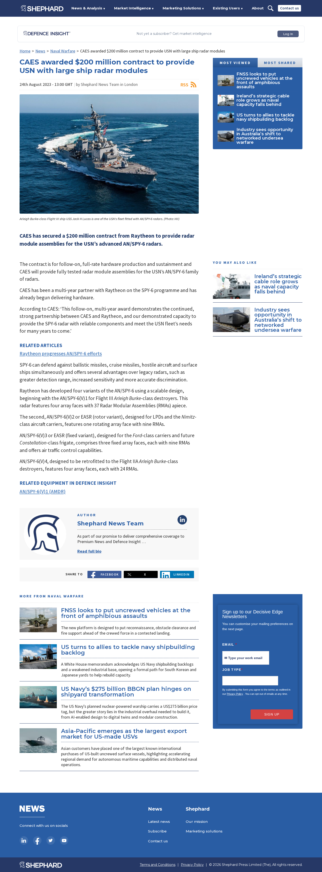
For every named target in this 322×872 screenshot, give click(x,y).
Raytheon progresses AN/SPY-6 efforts (61, 353)
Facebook (110, 574)
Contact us (289, 8)
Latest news (159, 821)
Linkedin (181, 574)
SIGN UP (271, 714)
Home (25, 51)
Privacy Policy (235, 693)
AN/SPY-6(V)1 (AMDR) (43, 491)
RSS (184, 85)
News (40, 51)
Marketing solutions (204, 831)
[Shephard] (42, 8)
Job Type (232, 670)
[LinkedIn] (24, 840)
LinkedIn (182, 519)
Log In (288, 34)
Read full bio (89, 551)
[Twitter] (50, 840)
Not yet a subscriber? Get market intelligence (174, 34)
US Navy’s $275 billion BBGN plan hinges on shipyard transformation (126, 691)
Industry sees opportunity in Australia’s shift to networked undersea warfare (278, 319)
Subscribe (157, 831)
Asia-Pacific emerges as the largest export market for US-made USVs (124, 734)
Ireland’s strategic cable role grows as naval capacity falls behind (278, 284)
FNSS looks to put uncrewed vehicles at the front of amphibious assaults (125, 613)
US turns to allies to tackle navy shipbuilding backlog (128, 650)
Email (229, 644)
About (258, 8)
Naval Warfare (62, 51)
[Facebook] (37, 840)
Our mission (197, 821)
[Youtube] (64, 840)
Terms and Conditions (157, 865)
